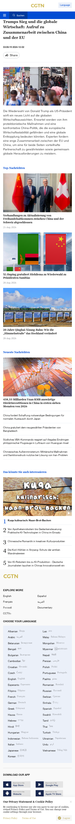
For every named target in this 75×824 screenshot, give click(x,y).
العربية (41, 601)
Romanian (53, 684)
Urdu (48, 744)
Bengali (14, 649)
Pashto (50, 679)
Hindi (13, 726)
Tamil (49, 720)
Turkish (51, 732)
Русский (7, 607)
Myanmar (55, 649)
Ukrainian (54, 738)
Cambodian (16, 661)
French (16, 696)
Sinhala (50, 702)
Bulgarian (19, 655)
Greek (16, 708)
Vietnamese (55, 750)
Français (7, 601)
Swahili (52, 714)
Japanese (17, 750)
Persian (51, 661)
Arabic (15, 637)
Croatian (17, 667)
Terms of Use (29, 818)
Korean (16, 756)
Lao (47, 631)
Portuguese (55, 673)
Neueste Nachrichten (16, 352)
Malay (54, 637)
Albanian (16, 631)
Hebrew (15, 720)
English (7, 596)
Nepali (49, 655)
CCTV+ (7, 613)
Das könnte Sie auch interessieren (24, 472)
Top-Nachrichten (14, 168)
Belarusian (20, 643)
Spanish (52, 708)
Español (42, 596)
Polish (50, 667)
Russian (52, 690)
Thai (48, 726)
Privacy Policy (10, 818)
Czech (15, 673)
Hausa (15, 714)
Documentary (45, 607)
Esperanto (19, 684)
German (17, 702)
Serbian (51, 696)
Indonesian (23, 738)
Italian (15, 744)
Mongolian (53, 643)
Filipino (16, 690)
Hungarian (18, 732)
